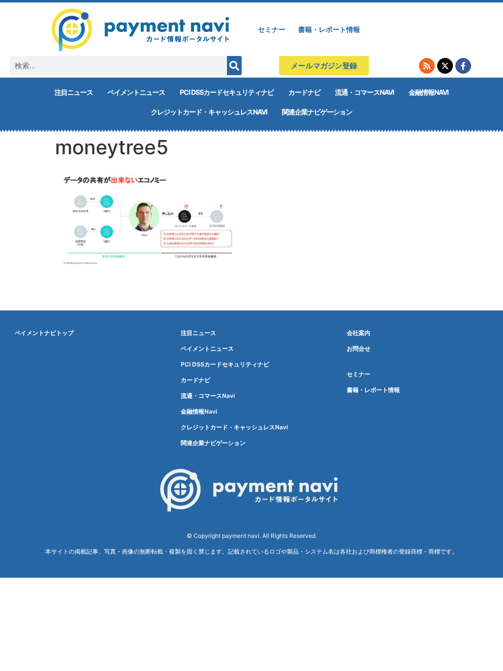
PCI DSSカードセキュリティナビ (227, 92)
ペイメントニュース (136, 92)
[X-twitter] (445, 66)
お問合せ (358, 348)
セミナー (271, 29)
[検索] (234, 65)
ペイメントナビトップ (44, 332)
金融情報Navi (428, 92)
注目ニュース (74, 92)
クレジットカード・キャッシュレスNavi (209, 112)
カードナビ (304, 92)
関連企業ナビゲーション (317, 112)
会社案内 (358, 332)
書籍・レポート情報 (329, 29)
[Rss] (427, 66)
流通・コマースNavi (364, 92)
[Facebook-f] (463, 66)
